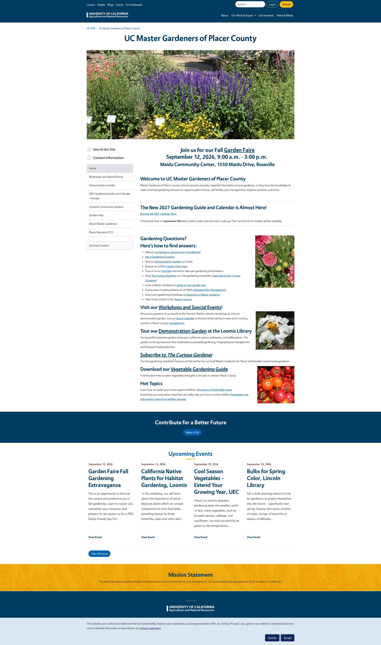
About (224, 15)
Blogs (110, 4)
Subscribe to (176, 355)
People (101, 4)
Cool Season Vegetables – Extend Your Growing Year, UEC (216, 481)
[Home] (107, 15)
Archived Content (99, 245)
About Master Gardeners (103, 223)
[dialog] (190, 631)
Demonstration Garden (102, 185)
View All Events (99, 553)
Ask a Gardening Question (160, 257)
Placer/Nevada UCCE (101, 232)
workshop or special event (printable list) (178, 252)
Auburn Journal (182, 299)
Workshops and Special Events (106, 176)
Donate (286, 4)
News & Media (285, 15)
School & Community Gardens (106, 207)
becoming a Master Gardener (203, 294)
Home (92, 168)
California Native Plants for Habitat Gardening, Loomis (164, 478)
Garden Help (96, 215)
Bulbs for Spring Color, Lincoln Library (266, 478)
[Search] (263, 4)
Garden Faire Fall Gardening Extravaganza (108, 478)
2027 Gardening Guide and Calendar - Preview (109, 196)
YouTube (166, 271)
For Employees (134, 4)
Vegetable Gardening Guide (199, 369)
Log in (272, 4)
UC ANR (91, 28)
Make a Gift (192, 432)
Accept (287, 638)
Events (119, 4)
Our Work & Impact (242, 15)
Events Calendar (185, 318)
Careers (90, 4)
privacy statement (150, 628)
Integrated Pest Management (209, 290)
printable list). (177, 323)
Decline (272, 638)
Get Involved (266, 15)
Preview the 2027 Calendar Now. (158, 214)
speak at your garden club (191, 285)
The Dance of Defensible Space (214, 390)
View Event (95, 537)
